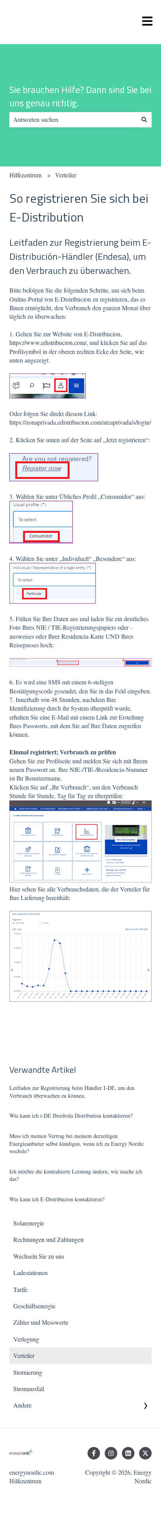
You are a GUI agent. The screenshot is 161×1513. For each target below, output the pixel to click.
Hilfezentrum (25, 175)
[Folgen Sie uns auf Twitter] (145, 1453)
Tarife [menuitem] (20, 1289)
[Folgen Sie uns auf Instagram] (111, 1453)
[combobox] (73, 119)
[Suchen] (144, 119)
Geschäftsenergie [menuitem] (34, 1306)
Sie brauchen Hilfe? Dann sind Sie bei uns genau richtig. (80, 96)
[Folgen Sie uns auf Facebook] (94, 1453)
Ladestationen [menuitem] (30, 1272)
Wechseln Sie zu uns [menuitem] (38, 1256)
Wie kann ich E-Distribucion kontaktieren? (56, 1199)
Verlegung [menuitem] (26, 1339)
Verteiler (65, 175)
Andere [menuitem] (22, 1405)
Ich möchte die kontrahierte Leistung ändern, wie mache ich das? (75, 1175)
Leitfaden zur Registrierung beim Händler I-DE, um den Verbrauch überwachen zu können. (71, 1091)
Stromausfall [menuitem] (28, 1388)
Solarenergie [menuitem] (28, 1223)
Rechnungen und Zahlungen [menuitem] (48, 1239)
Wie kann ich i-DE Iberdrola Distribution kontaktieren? (70, 1115)
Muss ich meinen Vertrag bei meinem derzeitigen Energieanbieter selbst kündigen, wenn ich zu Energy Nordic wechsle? (76, 1143)
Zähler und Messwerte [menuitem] (40, 1322)
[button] (145, 1406)
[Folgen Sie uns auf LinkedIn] (128, 1453)
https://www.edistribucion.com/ (47, 342)
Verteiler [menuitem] (23, 1355)
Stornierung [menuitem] (27, 1372)
